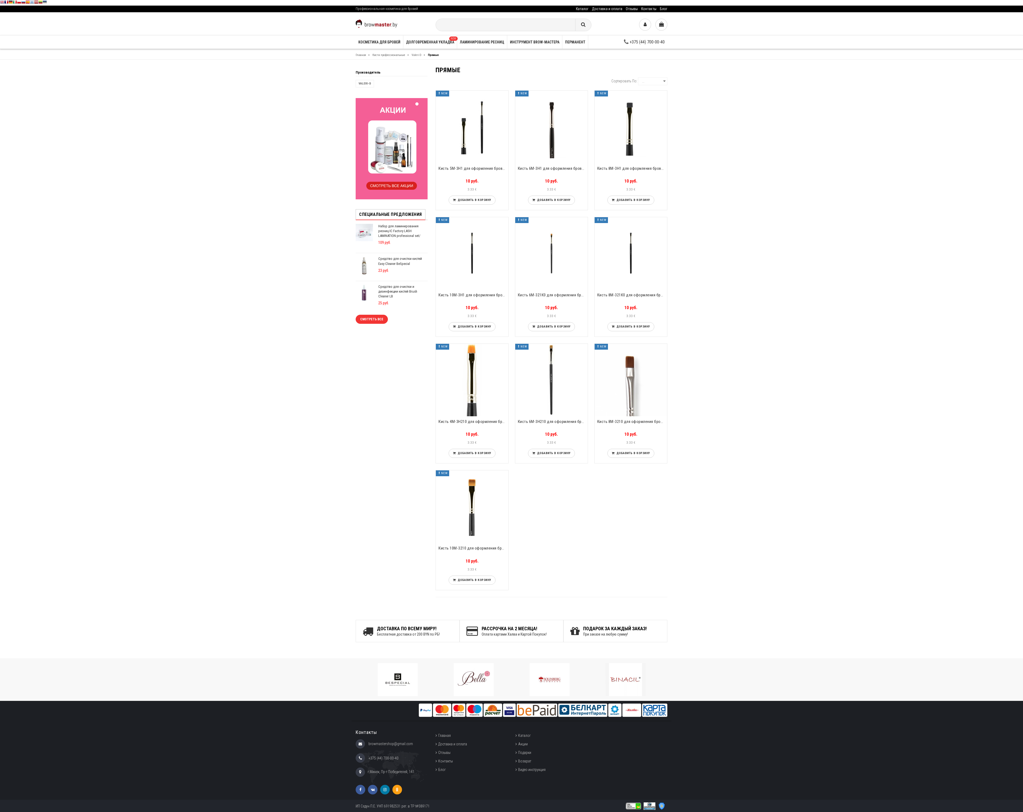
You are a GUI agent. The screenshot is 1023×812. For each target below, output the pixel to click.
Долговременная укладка (431, 40)
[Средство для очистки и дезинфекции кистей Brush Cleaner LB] (364, 293)
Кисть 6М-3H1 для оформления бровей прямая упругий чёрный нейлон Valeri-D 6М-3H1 (553, 168)
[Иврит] (32, 3)
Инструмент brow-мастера (534, 42)
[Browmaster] (376, 23)
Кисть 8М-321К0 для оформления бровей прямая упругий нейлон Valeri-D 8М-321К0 (632, 295)
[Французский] (6, 3)
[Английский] (2, 3)
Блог (663, 9)
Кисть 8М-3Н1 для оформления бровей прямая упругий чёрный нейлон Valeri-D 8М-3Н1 (632, 168)
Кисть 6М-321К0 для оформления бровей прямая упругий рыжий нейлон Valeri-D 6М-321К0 (553, 295)
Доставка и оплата (607, 9)
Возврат (524, 761)
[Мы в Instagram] (385, 789)
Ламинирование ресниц (482, 42)
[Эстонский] (45, 3)
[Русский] (23, 3)
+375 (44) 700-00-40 (646, 42)
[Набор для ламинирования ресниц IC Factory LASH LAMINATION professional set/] (364, 232)
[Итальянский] (15, 3)
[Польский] (19, 3)
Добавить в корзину (473, 200)
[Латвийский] (36, 3)
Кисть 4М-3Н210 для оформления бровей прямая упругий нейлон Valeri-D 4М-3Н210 (473, 421)
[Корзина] (661, 25)
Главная (444, 735)
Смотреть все (371, 319)
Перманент (575, 42)
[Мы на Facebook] (360, 789)
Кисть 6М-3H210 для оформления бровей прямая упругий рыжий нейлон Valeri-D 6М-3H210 (553, 421)
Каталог (582, 9)
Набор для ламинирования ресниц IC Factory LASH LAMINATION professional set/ (399, 231)
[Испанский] (28, 3)
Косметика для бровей (379, 42)
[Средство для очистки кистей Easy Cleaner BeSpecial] (364, 266)
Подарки (524, 752)
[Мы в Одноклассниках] (397, 789)
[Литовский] (40, 3)
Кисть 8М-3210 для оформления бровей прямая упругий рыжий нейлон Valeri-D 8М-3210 (632, 421)
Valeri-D (365, 83)
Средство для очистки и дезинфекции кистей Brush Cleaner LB (397, 291)
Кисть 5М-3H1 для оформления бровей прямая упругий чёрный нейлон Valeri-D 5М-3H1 (473, 168)
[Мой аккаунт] (645, 25)
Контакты (648, 9)
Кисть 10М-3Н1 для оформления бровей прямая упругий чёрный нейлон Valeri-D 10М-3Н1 (473, 295)
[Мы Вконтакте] (372, 789)
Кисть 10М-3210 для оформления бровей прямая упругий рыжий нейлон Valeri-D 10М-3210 (473, 548)
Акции (523, 744)
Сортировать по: (624, 81)
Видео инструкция (532, 769)
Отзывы (632, 9)
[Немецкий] (11, 3)
